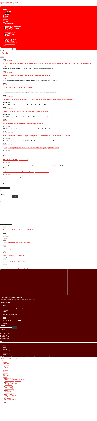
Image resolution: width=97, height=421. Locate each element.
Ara (14, 327)
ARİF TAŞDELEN (9, 41)
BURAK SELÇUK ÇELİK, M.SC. (13, 26)
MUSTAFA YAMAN (10, 44)
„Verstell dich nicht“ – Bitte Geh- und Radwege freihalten (14, 261)
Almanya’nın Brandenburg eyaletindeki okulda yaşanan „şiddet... (16, 320)
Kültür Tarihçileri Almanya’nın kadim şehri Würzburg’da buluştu (25, 111)
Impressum (5, 349)
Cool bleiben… (6, 236)
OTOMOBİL (5, 21)
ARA (15, 196)
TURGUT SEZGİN (9, 31)
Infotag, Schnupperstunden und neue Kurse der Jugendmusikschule (16, 242)
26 (3, 338)
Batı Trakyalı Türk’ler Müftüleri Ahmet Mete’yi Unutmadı (23, 123)
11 (2, 335)
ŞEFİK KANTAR (9, 40)
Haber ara (2, 194)
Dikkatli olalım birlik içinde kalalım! (15, 160)
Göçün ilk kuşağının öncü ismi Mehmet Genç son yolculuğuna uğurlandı (27, 75)
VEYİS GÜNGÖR (9, 33)
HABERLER (5, 10)
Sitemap (4, 354)
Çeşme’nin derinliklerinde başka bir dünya (17, 87)
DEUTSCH (5, 15)
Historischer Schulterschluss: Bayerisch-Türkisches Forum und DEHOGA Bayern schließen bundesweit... (24, 229)
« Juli (1, 341)
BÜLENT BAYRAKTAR (11, 42)
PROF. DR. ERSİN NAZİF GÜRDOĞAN (14, 25)
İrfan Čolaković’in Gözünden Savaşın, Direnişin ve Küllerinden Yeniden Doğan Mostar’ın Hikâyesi (36, 135)
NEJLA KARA (8, 35)
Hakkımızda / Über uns (7, 353)
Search (14, 48)
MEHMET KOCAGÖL (10, 39)
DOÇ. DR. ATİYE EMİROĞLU (12, 28)
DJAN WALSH (8, 38)
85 (3, 184)
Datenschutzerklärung (7, 350)
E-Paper (4, 45)
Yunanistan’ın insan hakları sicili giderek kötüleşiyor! (13, 308)
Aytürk (5, 66)
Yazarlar (4, 22)
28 (6, 338)
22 (7, 336)
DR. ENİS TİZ (8, 27)
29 (7, 338)
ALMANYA (8, 11)
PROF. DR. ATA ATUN (10, 34)
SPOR (4, 20)
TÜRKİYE (7, 13)
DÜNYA (7, 14)
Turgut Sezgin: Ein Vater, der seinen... (10, 314)
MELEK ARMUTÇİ (10, 32)
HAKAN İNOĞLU (9, 36)
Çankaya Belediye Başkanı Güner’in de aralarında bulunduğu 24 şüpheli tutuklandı (31, 148)
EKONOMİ (5, 16)
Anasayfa (5, 9)
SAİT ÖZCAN (8, 29)
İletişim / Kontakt (6, 351)
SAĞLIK (5, 17)
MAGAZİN (5, 19)
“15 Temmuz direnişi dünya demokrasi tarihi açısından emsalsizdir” (26, 172)
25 (2, 338)
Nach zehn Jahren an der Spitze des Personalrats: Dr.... (14, 255)
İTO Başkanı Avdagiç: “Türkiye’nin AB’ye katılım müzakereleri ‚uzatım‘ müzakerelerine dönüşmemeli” (38, 99)
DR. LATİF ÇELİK (9, 23)
